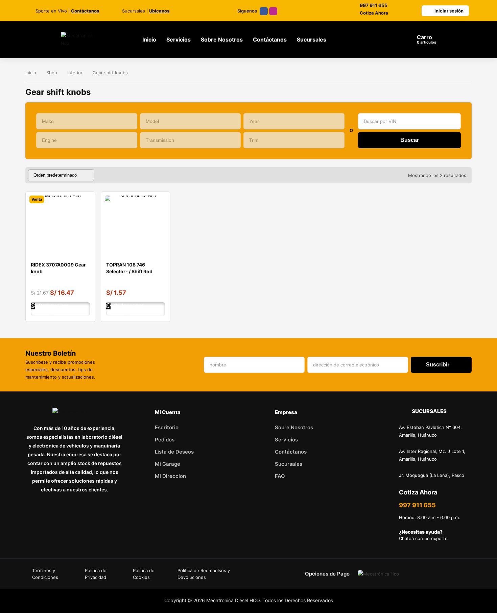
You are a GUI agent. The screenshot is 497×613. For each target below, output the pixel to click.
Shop (51, 72)
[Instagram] (273, 11)
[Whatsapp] (84, 511)
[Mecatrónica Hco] (81, 40)
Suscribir (437, 364)
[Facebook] (264, 11)
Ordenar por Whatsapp (49, 308)
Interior (74, 72)
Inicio (30, 72)
